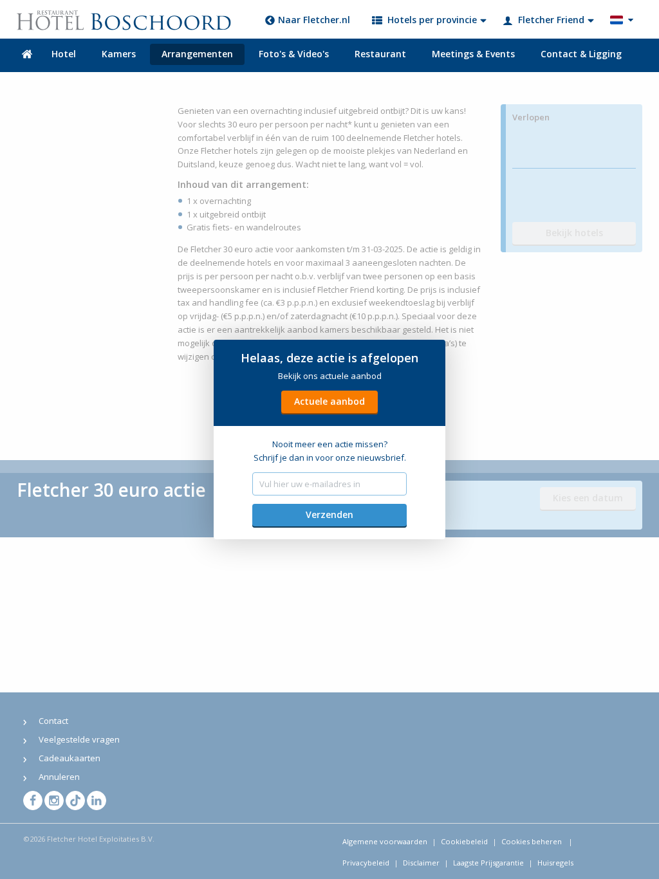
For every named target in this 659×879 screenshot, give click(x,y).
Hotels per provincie (432, 20)
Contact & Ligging (581, 54)
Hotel (63, 54)
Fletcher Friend (551, 20)
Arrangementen (197, 54)
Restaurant (380, 54)
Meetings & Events (473, 54)
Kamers (119, 54)
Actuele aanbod (329, 401)
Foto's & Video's (294, 54)
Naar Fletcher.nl (314, 20)
